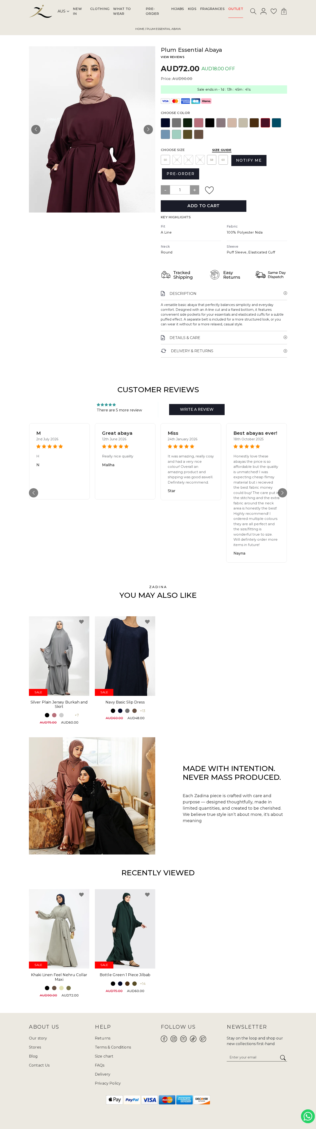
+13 (142, 711)
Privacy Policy (108, 1083)
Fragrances (212, 9)
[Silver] (61, 715)
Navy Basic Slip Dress (124, 702)
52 (177, 159)
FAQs (100, 1065)
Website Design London (134, 1114)
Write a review (197, 409)
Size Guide (222, 150)
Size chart (104, 1056)
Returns (102, 1038)
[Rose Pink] (198, 122)
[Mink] (232, 122)
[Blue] (165, 134)
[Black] (210, 122)
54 (188, 159)
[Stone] (243, 122)
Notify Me (249, 160)
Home (139, 29)
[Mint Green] (176, 134)
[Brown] (254, 122)
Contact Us (39, 1065)
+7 (77, 715)
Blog (33, 1056)
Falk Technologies (188, 1114)
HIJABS (177, 9)
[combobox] (253, 12)
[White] (68, 715)
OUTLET (235, 9)
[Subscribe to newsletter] (283, 1058)
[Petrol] (276, 122)
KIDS (192, 9)
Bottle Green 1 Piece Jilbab (125, 975)
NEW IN (77, 11)
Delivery (102, 1074)
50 (165, 159)
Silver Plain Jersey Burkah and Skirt (59, 704)
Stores (35, 1047)
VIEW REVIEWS (172, 57)
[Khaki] (68, 988)
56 (200, 159)
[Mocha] (198, 134)
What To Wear (122, 11)
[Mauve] (221, 122)
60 (223, 159)
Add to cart (203, 205)
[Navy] (165, 122)
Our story (38, 1038)
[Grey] (176, 122)
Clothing (100, 9)
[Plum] (265, 122)
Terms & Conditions (113, 1047)
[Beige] (61, 988)
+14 (143, 984)
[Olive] (187, 134)
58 (211, 159)
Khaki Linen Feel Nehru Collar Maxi (59, 977)
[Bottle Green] (187, 122)
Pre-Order (152, 11)
